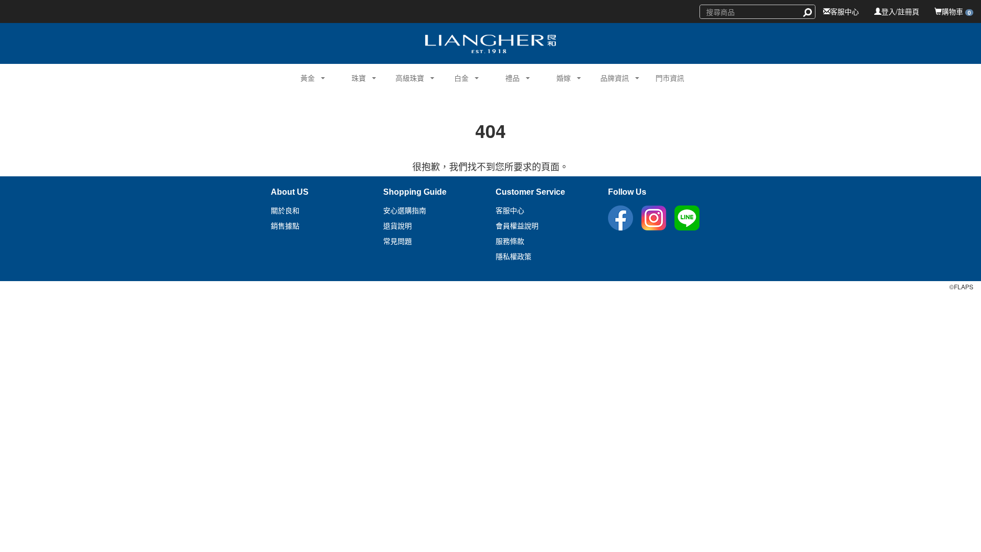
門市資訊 (670, 78)
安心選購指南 (404, 210)
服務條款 (510, 241)
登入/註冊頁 (900, 11)
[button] (304, 76)
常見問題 (397, 241)
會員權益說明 (517, 226)
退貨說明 (397, 226)
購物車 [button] (956, 11)
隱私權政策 (513, 256)
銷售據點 (285, 226)
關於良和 (285, 210)
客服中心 (844, 11)
